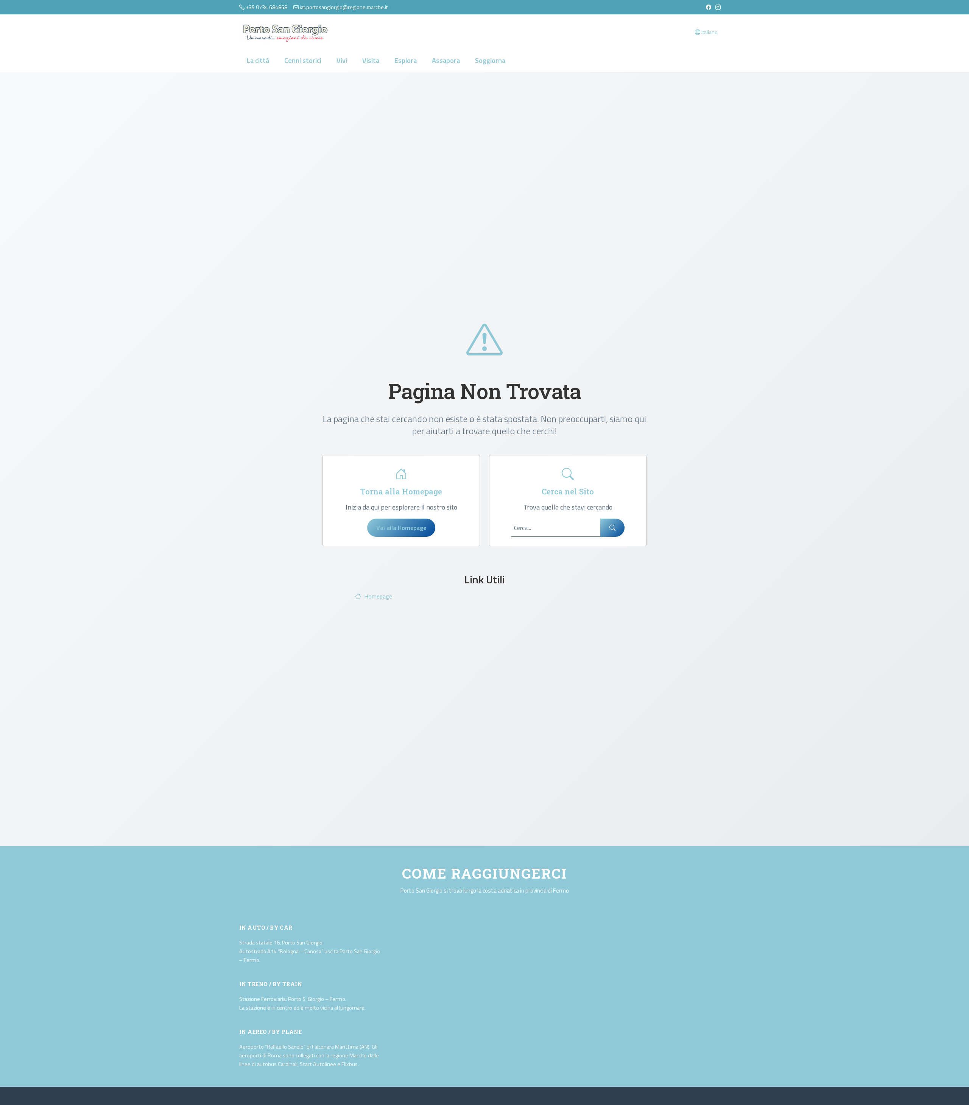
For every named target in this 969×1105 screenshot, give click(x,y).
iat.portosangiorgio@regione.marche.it (344, 7)
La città (258, 60)
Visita (370, 60)
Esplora (405, 60)
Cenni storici (302, 60)
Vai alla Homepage (401, 527)
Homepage (378, 596)
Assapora (446, 60)
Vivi (342, 60)
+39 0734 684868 (266, 7)
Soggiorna (490, 60)
